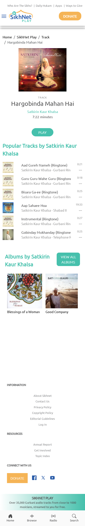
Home (7, 37)
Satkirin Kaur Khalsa (42, 111)
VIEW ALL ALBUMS (68, 259)
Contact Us (42, 401)
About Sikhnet (43, 395)
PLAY (42, 132)
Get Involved (42, 450)
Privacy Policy (42, 407)
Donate (70, 16)
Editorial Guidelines (42, 418)
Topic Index (42, 456)
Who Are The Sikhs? (19, 5)
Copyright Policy (42, 413)
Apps (58, 5)
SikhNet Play (27, 37)
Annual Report (42, 444)
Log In (43, 424)
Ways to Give (74, 5)
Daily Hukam (44, 5)
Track (45, 37)
